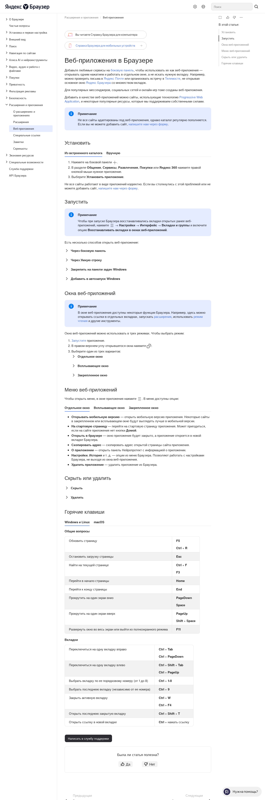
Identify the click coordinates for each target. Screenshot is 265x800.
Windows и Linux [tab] (77, 522)
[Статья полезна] (228, 17)
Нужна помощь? (245, 792)
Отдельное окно (90, 356)
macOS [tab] (99, 522)
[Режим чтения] (220, 17)
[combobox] (231, 6)
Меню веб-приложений (236, 51)
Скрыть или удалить (234, 57)
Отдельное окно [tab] (77, 407)
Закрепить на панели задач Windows (98, 269)
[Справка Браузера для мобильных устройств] (106, 46)
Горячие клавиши (232, 63)
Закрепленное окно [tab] (143, 407)
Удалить (77, 497)
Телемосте (172, 78)
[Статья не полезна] (234, 17)
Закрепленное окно (92, 375)
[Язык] (203, 6)
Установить (229, 32)
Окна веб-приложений (235, 44)
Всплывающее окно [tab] (109, 407)
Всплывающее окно (93, 365)
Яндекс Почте (114, 78)
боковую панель (122, 70)
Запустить (228, 38)
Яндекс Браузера (98, 82)
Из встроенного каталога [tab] (83, 153)
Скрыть (77, 488)
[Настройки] (195, 6)
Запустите (78, 340)
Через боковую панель (88, 250)
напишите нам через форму (148, 124)
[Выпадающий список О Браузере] (7, 19)
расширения (162, 316)
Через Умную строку (86, 260)
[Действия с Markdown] (241, 17)
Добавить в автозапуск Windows (95, 278)
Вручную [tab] (113, 153)
